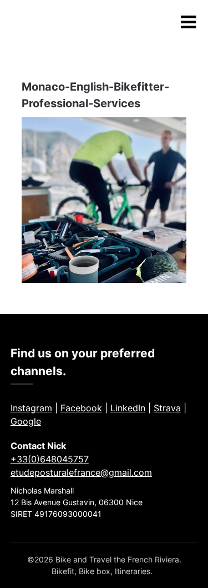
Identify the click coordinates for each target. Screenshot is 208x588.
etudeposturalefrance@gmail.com (81, 472)
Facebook (81, 407)
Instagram (31, 407)
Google (26, 421)
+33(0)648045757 (50, 459)
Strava (167, 407)
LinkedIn (127, 407)
